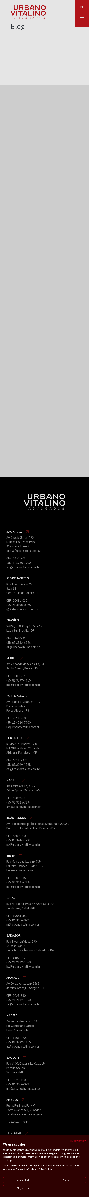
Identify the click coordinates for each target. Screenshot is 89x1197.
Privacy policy (77, 1140)
